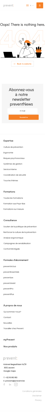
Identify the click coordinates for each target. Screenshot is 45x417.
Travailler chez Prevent (13, 328)
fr (30, 5)
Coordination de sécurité (14, 175)
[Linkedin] (10, 384)
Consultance (10, 220)
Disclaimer (37, 395)
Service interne (10, 169)
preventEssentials (11, 272)
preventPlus (8, 294)
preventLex (8, 277)
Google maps (9, 371)
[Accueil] (8, 5)
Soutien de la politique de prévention (20, 226)
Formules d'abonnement (15, 260)
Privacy (38, 400)
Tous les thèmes (10, 180)
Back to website (24, 64)
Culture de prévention (13, 147)
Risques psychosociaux (13, 158)
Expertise (8, 140)
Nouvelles (7, 323)
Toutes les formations (13, 198)
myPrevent (39, 5)
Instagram (16, 384)
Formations (9, 191)
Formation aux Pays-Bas (14, 203)
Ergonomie (8, 152)
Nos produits (10, 346)
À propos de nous (12, 305)
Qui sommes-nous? (12, 311)
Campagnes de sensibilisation (17, 243)
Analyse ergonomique (13, 238)
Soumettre (24, 117)
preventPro (8, 288)
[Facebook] (4, 384)
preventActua (9, 266)
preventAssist (9, 283)
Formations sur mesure (13, 209)
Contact (7, 317)
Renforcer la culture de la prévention (19, 232)
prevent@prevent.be (15, 381)
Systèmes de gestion (12, 164)
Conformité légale (11, 249)
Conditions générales (32, 391)
